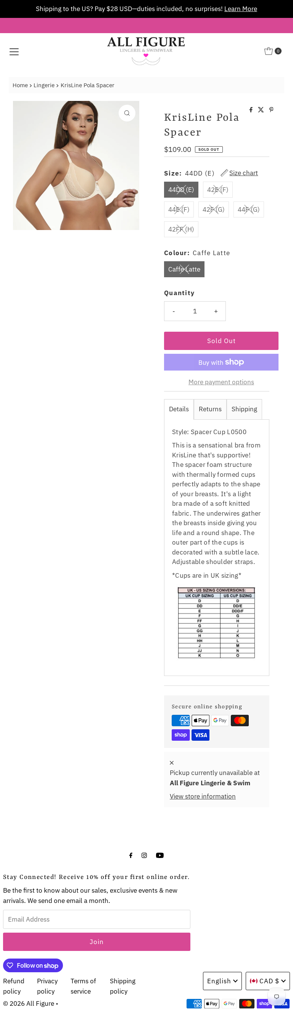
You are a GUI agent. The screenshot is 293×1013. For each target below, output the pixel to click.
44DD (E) (181, 189)
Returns (210, 409)
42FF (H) (181, 229)
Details (179, 409)
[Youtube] (160, 855)
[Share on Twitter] (262, 110)
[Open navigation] (14, 51)
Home (20, 85)
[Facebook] (130, 855)
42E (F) (218, 189)
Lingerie (44, 85)
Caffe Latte (184, 269)
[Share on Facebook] (252, 110)
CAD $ (269, 981)
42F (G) (214, 209)
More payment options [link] (221, 382)
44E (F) (179, 209)
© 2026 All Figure (28, 1003)
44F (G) (249, 209)
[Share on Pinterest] (271, 110)
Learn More (240, 9)
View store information (203, 796)
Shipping (244, 409)
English (219, 981)
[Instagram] (144, 855)
